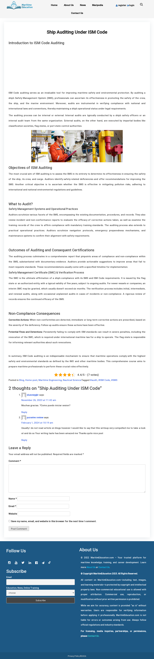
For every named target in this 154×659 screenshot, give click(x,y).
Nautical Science (72, 380)
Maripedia (97, 5)
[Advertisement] (77, 67)
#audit (93, 380)
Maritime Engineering (50, 380)
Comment (15, 461)
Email (12, 506)
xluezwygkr (33, 394)
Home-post (31, 380)
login (131, 5)
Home (54, 5)
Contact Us (77, 13)
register (122, 5)
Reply (24, 412)
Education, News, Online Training (22, 588)
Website (13, 513)
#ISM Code (104, 380)
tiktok (49, 562)
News (83, 5)
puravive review (35, 417)
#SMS (114, 380)
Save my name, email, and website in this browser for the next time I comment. (53, 521)
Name (13, 498)
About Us (69, 5)
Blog (21, 380)
